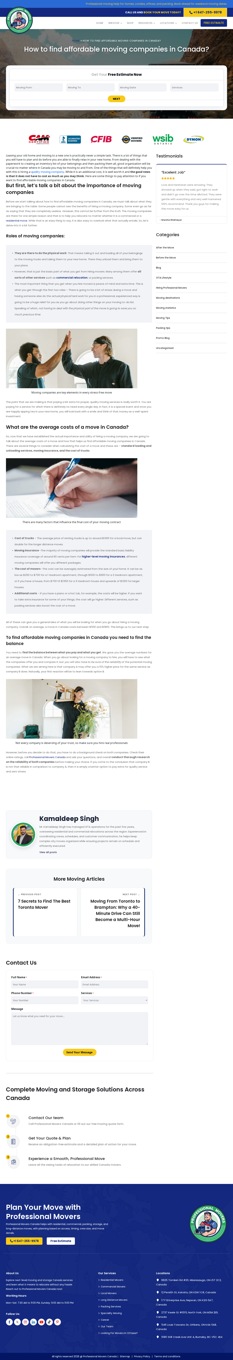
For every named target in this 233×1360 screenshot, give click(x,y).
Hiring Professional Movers (171, 287)
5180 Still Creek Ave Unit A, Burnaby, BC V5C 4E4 (191, 1337)
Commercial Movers (113, 1286)
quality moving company (47, 172)
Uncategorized (164, 348)
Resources (145, 23)
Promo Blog (163, 338)
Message (17, 1009)
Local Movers (108, 1293)
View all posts (48, 852)
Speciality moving (111, 1313)
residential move (16, 220)
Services (113, 23)
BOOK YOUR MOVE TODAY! (162, 12)
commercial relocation (72, 277)
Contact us (190, 23)
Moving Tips (163, 318)
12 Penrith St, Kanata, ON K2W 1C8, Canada (188, 1292)
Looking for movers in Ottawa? (119, 1333)
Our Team (107, 1326)
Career (105, 1320)
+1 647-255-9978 (207, 12)
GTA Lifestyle (163, 277)
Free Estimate (214, 23)
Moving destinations (168, 298)
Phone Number (22, 993)
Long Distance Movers (114, 1300)
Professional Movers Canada (47, 757)
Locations (167, 23)
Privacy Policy (142, 1356)
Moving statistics (166, 308)
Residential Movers (112, 1280)
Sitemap (125, 1356)
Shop (130, 23)
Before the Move (166, 257)
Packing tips (163, 328)
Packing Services (111, 1306)
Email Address (91, 977)
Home (99, 23)
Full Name (19, 977)
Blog (158, 267)
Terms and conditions (167, 1356)
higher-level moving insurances (103, 556)
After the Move (165, 247)
